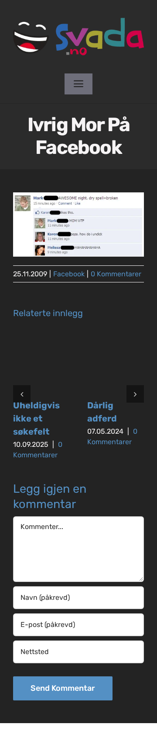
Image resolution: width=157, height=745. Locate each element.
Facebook (69, 274)
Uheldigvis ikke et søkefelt (36, 418)
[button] (22, 394)
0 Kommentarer (116, 274)
